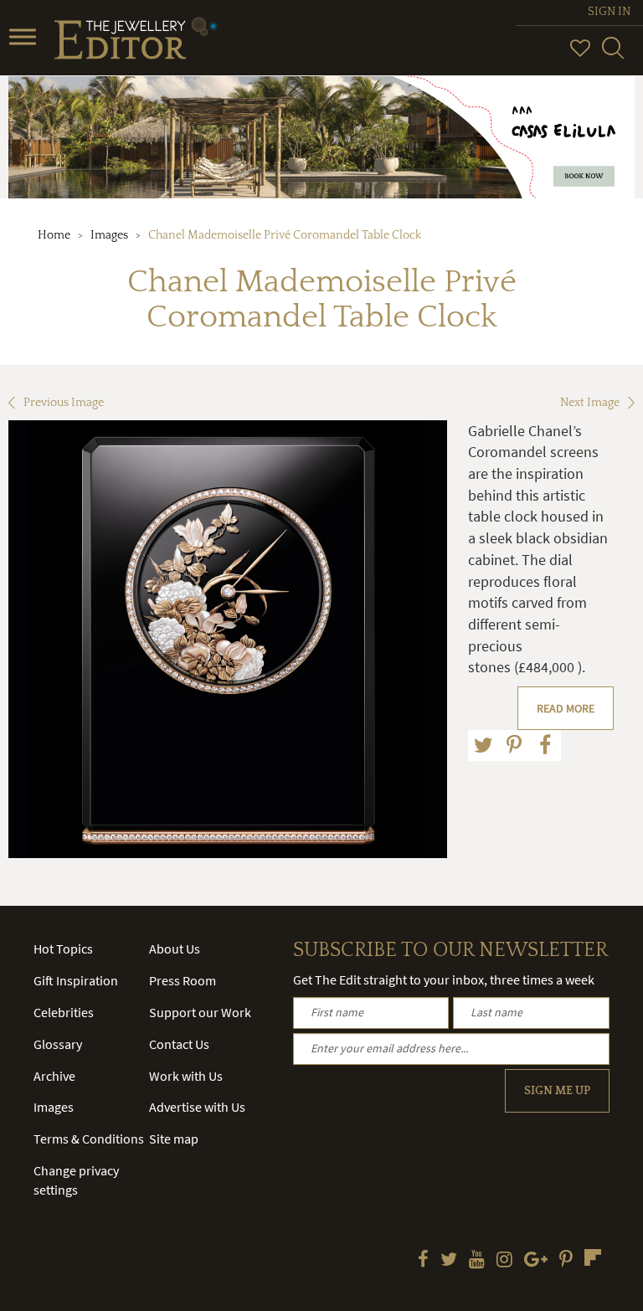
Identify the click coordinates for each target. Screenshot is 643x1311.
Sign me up (557, 1091)
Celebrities (63, 1012)
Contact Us (179, 1044)
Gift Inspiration (75, 980)
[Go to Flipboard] (592, 1257)
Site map (173, 1138)
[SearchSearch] (612, 55)
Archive (54, 1075)
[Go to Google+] (536, 1261)
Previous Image (63, 402)
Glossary (57, 1044)
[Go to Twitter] (448, 1261)
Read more (565, 708)
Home (54, 235)
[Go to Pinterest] (566, 1261)
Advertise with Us (197, 1106)
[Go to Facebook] (423, 1261)
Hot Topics (63, 948)
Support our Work (200, 1012)
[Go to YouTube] (477, 1261)
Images (109, 235)
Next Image (590, 402)
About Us (174, 948)
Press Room (182, 980)
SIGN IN (609, 11)
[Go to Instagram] (504, 1261)
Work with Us (186, 1075)
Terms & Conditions (88, 1138)
